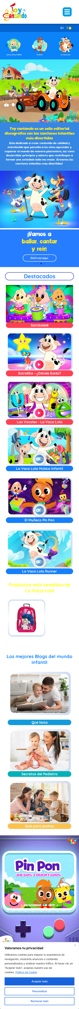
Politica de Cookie (26, 972)
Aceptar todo (40, 981)
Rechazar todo (39, 1001)
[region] (39, 975)
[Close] (75, 945)
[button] (72, 46)
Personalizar (39, 991)
